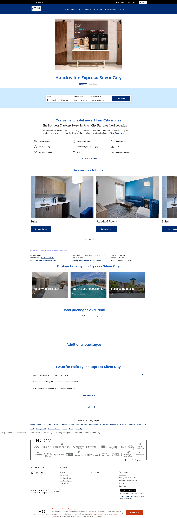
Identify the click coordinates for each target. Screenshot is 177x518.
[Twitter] (37, 473)
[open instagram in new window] (88, 407)
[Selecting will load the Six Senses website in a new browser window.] (36, 447)
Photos (121, 9)
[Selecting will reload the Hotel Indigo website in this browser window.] (102, 447)
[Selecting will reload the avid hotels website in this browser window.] (96, 454)
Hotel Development (66, 481)
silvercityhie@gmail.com (46, 260)
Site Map (122, 483)
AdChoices (122, 475)
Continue (134, 512)
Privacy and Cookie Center (127, 478)
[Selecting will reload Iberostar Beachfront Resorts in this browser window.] (37, 454)
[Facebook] (32, 473)
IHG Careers (64, 475)
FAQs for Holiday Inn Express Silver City (88, 366)
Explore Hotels (94, 472)
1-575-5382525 (47, 258)
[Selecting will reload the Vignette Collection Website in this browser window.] (78, 447)
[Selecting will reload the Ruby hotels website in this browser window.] (131, 447)
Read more (119, 133)
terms (116, 513)
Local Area (98, 9)
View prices (121, 98)
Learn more (124, 496)
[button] (143, 2)
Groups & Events (110, 9)
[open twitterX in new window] (93, 407)
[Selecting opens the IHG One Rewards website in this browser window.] (133, 460)
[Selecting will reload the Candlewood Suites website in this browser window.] (139, 454)
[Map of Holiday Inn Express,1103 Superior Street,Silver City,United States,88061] (48, 250)
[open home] (2, 432)
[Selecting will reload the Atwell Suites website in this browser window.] (105, 454)
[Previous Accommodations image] (86, 239)
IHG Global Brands (66, 478)
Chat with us (64, 483)
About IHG (63, 472)
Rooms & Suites (76, 9)
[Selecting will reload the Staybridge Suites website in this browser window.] (117, 454)
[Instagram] (42, 473)
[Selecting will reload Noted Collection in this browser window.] (113, 447)
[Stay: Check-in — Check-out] (58, 100)
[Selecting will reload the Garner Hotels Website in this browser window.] (88, 454)
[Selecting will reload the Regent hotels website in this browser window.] (47, 447)
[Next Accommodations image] (93, 239)
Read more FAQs (88, 396)
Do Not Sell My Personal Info (128, 480)
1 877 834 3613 (53, 491)
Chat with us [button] (38, 2)
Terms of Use (123, 472)
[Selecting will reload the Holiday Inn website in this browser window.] (79, 454)
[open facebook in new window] (83, 407)
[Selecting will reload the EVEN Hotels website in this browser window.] (59, 454)
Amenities (88, 9)
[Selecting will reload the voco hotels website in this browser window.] (122, 447)
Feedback (122, 486)
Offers (66, 9)
